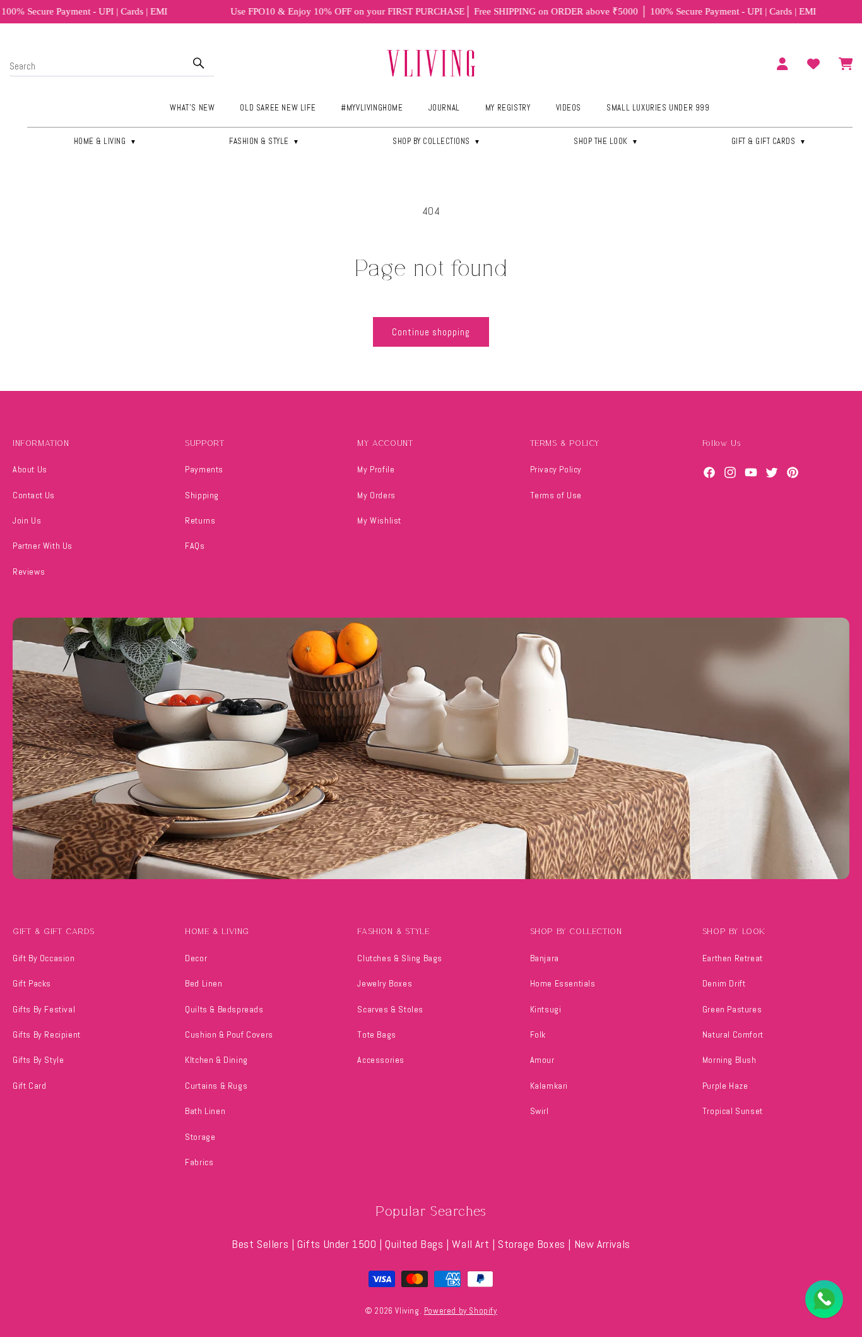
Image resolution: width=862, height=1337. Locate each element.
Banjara (544, 958)
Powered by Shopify (460, 1310)
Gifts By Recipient (47, 1034)
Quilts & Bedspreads (224, 1009)
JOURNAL (444, 107)
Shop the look (606, 141)
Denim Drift (724, 983)
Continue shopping (431, 332)
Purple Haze (725, 1085)
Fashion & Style (264, 141)
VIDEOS (569, 107)
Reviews (29, 571)
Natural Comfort (733, 1034)
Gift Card (29, 1085)
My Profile (375, 469)
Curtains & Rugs (216, 1085)
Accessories (380, 1059)
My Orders (376, 495)
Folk (538, 1034)
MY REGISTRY (508, 107)
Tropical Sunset (732, 1111)
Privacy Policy (556, 469)
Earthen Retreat (732, 958)
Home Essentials (563, 983)
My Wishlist (379, 520)
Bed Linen (203, 983)
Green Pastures (732, 1009)
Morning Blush (729, 1059)
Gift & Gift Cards (768, 141)
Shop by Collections (437, 141)
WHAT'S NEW (192, 107)
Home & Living (105, 141)
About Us (30, 469)
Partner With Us (43, 545)
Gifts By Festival (44, 1009)
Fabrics (199, 1162)
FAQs (194, 545)
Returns (200, 520)
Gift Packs (32, 983)
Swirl (539, 1111)
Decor (196, 958)
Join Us (27, 520)
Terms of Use (556, 495)
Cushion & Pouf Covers (229, 1034)
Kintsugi (546, 1009)
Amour (542, 1059)
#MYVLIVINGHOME (372, 107)
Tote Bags (376, 1034)
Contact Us (34, 495)
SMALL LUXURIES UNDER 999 (657, 107)
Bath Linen (205, 1111)
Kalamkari (549, 1085)
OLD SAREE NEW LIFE (278, 107)
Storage (200, 1136)
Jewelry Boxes (384, 983)
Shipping (202, 495)
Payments (204, 469)
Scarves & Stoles (390, 1009)
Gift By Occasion (44, 958)
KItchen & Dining (216, 1059)
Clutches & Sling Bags (399, 958)
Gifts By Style (38, 1059)
